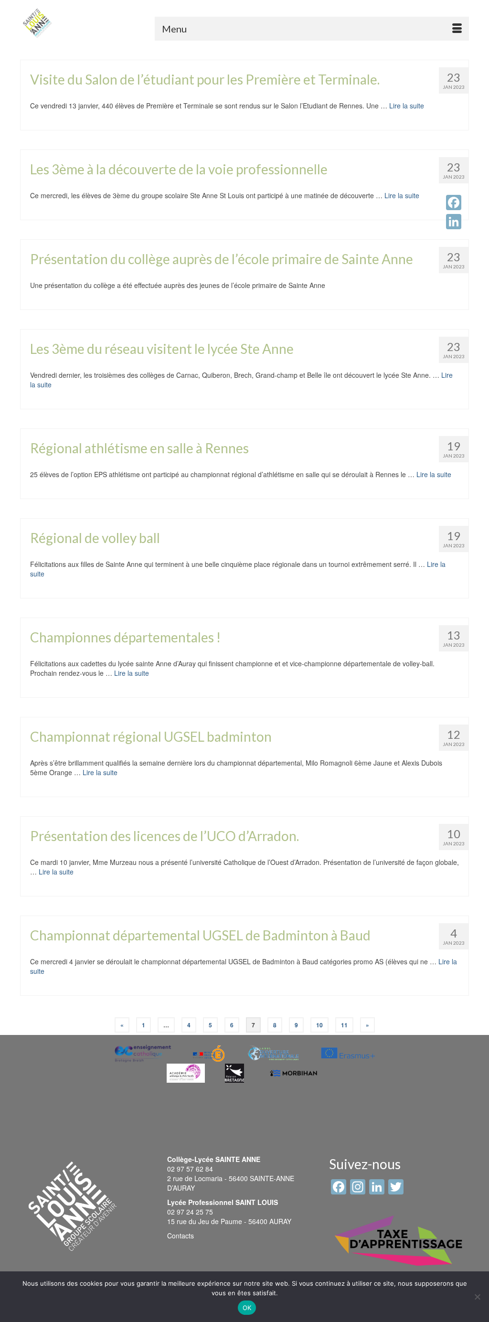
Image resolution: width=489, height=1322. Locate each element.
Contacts (180, 1235)
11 (344, 1025)
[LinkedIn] (453, 221)
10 (319, 1025)
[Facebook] (453, 202)
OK (247, 1307)
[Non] (477, 1296)
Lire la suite (406, 105)
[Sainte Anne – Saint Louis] (37, 23)
